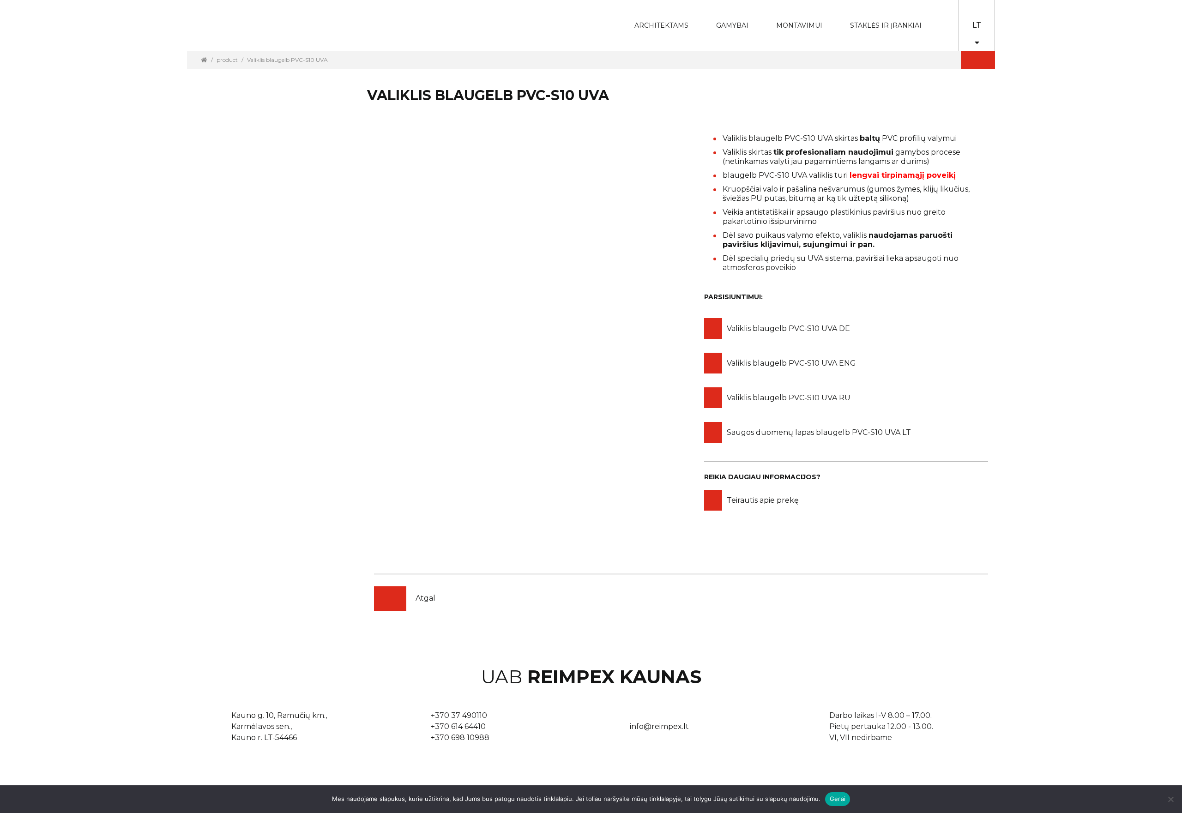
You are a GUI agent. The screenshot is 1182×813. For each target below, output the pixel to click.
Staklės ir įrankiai (886, 25)
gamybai (726, 19)
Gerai (837, 798)
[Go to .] (204, 59)
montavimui (792, 19)
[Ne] (1170, 799)
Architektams (654, 19)
